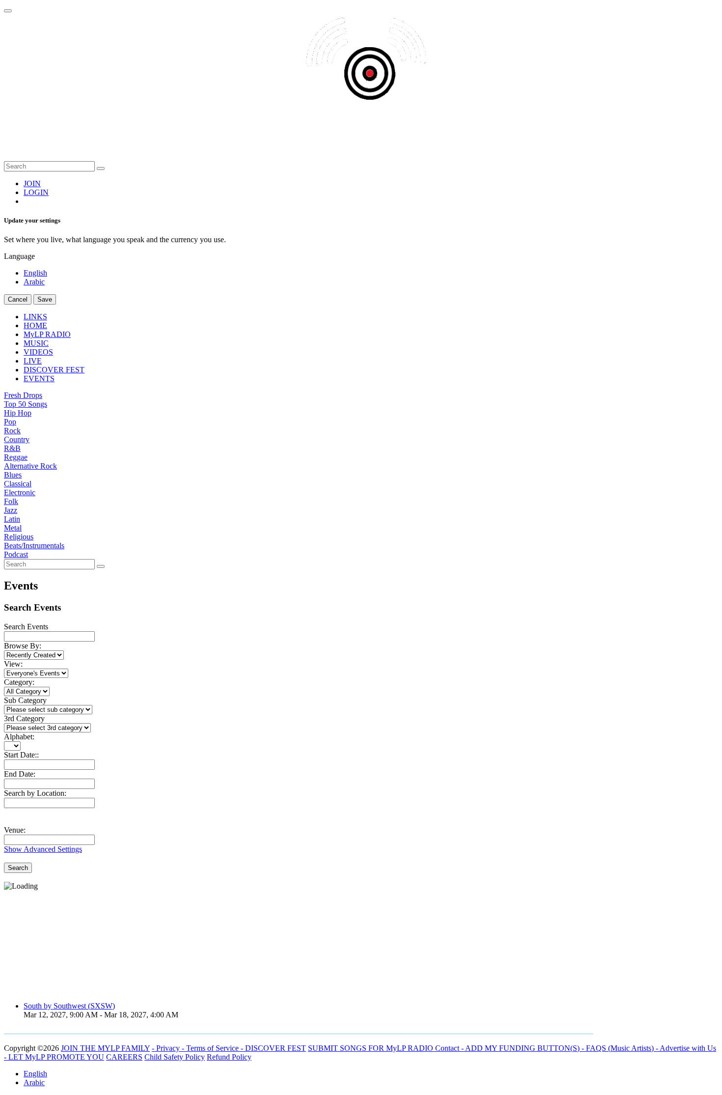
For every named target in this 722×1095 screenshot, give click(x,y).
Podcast (16, 554)
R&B (12, 448)
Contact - (450, 1048)
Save (44, 299)
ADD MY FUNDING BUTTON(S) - (525, 1048)
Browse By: (22, 646)
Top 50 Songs (25, 404)
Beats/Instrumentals (34, 545)
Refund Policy (229, 1057)
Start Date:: (21, 755)
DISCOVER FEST (275, 1048)
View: (13, 664)
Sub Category (25, 700)
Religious (18, 537)
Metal (13, 528)
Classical (17, 483)
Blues (13, 475)
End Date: (19, 774)
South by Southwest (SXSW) (69, 1006)
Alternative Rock (30, 466)
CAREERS (124, 1057)
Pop (10, 422)
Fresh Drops (23, 395)
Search (18, 867)
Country (16, 439)
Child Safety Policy (174, 1057)
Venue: (15, 830)
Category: (19, 682)
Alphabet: (19, 736)
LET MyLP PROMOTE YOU (56, 1057)
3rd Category (24, 718)
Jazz (10, 510)
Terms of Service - (215, 1048)
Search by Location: (35, 793)
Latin (12, 519)
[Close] (8, 10)
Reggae (16, 457)
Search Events (26, 626)
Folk (11, 501)
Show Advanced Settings (43, 849)
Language (19, 256)
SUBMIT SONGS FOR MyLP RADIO (371, 1048)
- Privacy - (169, 1048)
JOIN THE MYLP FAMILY (105, 1048)
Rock (12, 430)
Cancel (18, 299)
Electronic (19, 492)
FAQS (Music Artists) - (623, 1048)
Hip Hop (17, 413)
